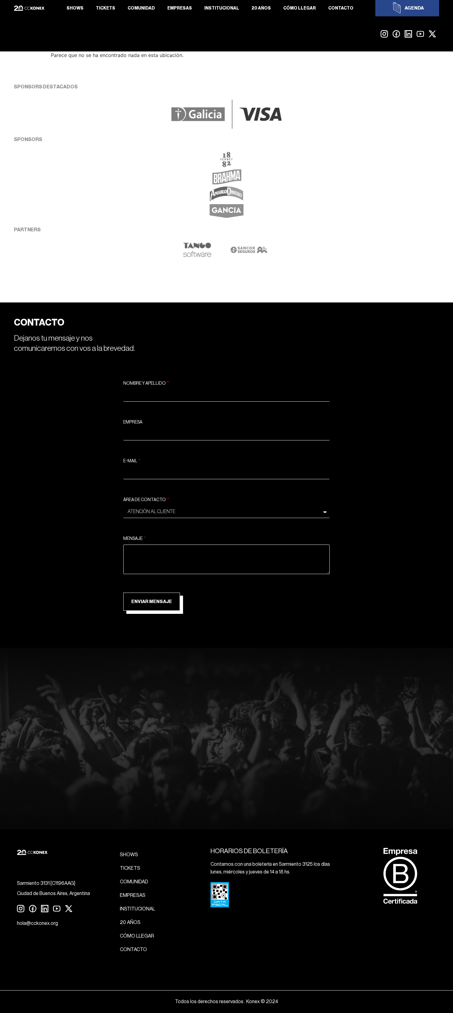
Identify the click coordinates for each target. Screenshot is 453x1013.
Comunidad (141, 8)
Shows (75, 8)
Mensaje (133, 539)
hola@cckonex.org (37, 923)
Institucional (221, 8)
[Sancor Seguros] (249, 256)
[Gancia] (226, 217)
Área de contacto (144, 500)
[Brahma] (226, 183)
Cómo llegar (299, 8)
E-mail (130, 461)
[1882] (226, 165)
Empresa (132, 422)
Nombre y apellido (144, 383)
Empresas (179, 8)
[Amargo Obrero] (226, 200)
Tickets (105, 8)
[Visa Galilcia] (226, 127)
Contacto (340, 8)
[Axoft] (197, 256)
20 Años (261, 8)
